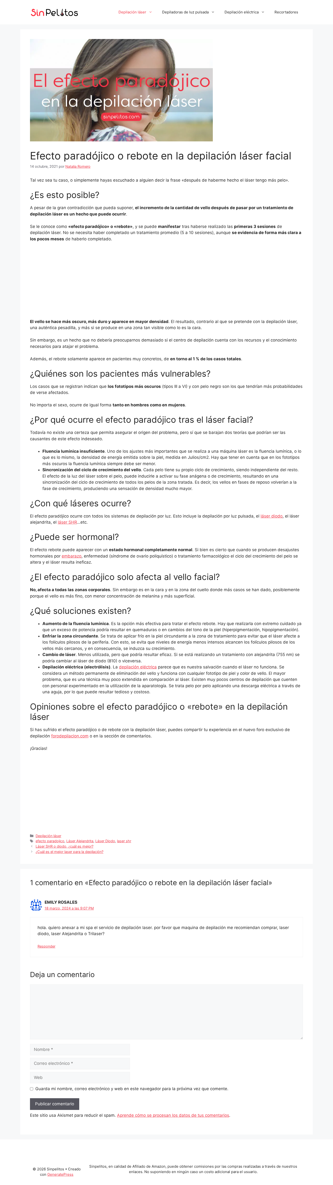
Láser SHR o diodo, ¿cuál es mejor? (64, 846)
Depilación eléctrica (242, 12)
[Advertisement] (166, 282)
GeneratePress (60, 1174)
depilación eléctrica (138, 667)
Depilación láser (132, 12)
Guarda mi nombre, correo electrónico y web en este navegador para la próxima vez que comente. (131, 1088)
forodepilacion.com (69, 736)
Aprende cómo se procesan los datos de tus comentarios (173, 1115)
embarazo (71, 556)
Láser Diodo (105, 841)
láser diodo (272, 516)
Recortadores (286, 12)
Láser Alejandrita (79, 841)
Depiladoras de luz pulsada (185, 12)
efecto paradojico (50, 841)
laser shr (124, 841)
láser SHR (67, 522)
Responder (46, 946)
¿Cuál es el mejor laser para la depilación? (69, 852)
